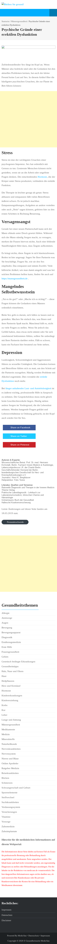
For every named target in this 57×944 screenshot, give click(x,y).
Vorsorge (6, 821)
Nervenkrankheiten (11, 749)
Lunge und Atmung (11, 720)
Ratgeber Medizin (10, 768)
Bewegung (7, 627)
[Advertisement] (28, 119)
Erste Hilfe (7, 647)
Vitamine (6, 817)
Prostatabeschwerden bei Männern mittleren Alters (17, 522)
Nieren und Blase (10, 758)
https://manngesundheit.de (15, 278)
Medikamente (8, 729)
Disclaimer (6, 920)
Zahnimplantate (9, 831)
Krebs (4, 705)
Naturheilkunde (9, 744)
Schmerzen (7, 783)
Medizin (6, 734)
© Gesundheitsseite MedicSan (37, 941)
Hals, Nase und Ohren (12, 671)
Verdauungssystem (11, 807)
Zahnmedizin (8, 826)
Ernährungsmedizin (11, 642)
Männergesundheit (19, 21)
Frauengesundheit (10, 652)
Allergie (6, 613)
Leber (4, 715)
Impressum (6, 910)
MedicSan (22, 935)
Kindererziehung (10, 700)
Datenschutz (7, 915)
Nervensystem (9, 753)
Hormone (42, 177)
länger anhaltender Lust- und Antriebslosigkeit (28, 388)
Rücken (5, 778)
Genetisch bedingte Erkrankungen (18, 661)
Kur (3, 710)
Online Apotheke (10, 763)
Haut (4, 676)
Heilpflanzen (8, 681)
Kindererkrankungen (12, 695)
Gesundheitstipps (10, 666)
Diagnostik (7, 637)
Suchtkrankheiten (10, 802)
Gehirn (5, 656)
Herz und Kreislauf (11, 686)
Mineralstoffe (8, 739)
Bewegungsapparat (11, 632)
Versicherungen (9, 812)
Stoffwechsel (8, 797)
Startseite (6, 21)
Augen (5, 623)
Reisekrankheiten (10, 773)
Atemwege (7, 618)
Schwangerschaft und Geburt (16, 787)
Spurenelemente (9, 792)
